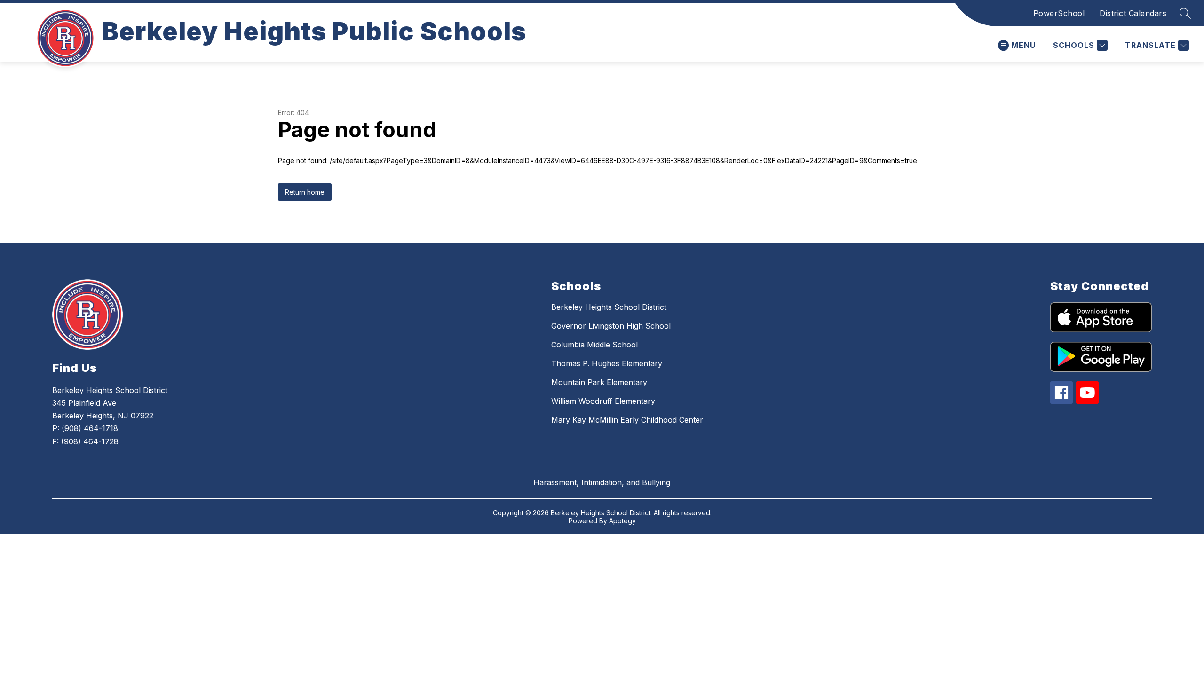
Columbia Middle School (594, 344)
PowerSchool (1059, 13)
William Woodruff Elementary (603, 401)
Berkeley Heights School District (608, 307)
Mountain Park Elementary (599, 382)
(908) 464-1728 (90, 441)
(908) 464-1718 (90, 428)
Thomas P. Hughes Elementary (606, 363)
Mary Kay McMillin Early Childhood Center (627, 420)
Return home (305, 192)
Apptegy (622, 521)
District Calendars (1133, 13)
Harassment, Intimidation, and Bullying (601, 482)
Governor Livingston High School (611, 326)
